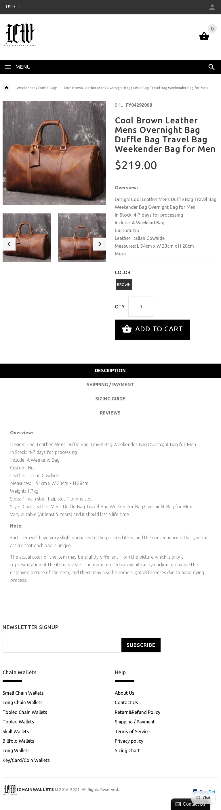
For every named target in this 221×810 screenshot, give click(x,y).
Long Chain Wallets (23, 702)
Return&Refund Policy (137, 712)
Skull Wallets (16, 731)
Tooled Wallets (18, 721)
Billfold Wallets (18, 741)
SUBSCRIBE (141, 645)
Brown (124, 284)
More (120, 253)
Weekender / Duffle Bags (37, 88)
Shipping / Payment (135, 721)
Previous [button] (9, 244)
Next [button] (99, 244)
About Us (124, 693)
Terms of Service (132, 731)
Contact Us (126, 702)
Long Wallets (16, 750)
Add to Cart (158, 329)
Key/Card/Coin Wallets (26, 760)
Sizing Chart (127, 750)
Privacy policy (129, 741)
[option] (27, 237)
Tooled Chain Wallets (25, 712)
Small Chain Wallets (23, 693)
